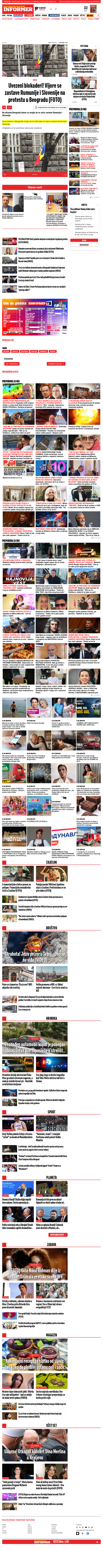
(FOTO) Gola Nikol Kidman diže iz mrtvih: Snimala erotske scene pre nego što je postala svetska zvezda (35, 1274)
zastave (53, 351)
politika (34, 351)
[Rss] (89, 1527)
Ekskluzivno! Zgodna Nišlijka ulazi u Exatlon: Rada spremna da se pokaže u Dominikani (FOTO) (40, 899)
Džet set (82, 15)
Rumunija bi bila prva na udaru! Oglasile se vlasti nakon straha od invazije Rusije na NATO (50, 1201)
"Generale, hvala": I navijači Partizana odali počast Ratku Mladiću (48, 1137)
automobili (55, 19)
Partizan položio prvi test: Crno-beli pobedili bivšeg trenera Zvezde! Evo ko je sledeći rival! (41, 279)
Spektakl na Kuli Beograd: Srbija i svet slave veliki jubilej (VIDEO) (61, 1)
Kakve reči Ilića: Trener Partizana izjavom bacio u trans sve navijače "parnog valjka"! (42, 288)
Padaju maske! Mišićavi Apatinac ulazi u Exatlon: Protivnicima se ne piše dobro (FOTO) (51, 887)
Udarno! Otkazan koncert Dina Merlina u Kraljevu (34, 1455)
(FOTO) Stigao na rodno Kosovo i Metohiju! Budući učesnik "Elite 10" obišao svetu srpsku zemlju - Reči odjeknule (41, 1496)
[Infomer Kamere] (41, 9)
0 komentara (13, 364)
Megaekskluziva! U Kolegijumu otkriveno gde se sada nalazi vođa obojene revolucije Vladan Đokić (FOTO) (84, 95)
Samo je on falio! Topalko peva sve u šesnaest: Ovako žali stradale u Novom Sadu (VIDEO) (41, 260)
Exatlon (5, 881)
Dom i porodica (41, 1388)
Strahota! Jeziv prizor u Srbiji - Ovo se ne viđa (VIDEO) (35, 957)
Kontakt (54, 1529)
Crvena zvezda (8, 1130)
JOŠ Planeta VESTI (57, 1235)
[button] (65, 175)
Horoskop (45, 19)
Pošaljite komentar (55, 364)
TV (3, 1529)
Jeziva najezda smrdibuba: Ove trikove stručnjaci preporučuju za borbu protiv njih (50, 1394)
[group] (35, 155)
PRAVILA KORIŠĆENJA (57, 1533)
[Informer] (51, 9)
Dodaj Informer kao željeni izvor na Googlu (52, 107)
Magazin (76, 15)
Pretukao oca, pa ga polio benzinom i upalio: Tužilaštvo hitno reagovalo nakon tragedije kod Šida (42, 1092)
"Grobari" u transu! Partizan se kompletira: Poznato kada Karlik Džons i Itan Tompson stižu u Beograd (42, 1158)
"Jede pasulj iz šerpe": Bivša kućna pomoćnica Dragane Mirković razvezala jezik (17, 1485)
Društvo (37, 15)
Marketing (54, 1525)
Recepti (76, 19)
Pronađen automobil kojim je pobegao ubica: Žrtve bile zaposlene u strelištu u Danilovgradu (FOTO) (35, 1048)
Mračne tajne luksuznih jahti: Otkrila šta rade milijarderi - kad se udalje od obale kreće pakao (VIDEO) (18, 1394)
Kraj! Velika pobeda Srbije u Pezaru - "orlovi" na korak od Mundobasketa (17, 1136)
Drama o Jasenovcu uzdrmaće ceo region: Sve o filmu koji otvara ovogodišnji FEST (50, 1304)
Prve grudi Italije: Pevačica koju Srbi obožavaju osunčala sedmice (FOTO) (41, 1315)
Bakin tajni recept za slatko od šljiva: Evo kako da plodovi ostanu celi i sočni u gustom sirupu (35, 1364)
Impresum (54, 1531)
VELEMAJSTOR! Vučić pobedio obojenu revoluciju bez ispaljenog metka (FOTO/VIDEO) (42, 241)
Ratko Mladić (7, 19)
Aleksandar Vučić (21, 19)
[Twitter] (80, 1527)
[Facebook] (77, 1527)
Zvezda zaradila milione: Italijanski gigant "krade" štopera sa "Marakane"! (39, 1167)
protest (15, 351)
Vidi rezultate (84, 245)
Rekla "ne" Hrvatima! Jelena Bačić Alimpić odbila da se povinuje (40, 1504)
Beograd (6, 351)
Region (34, 1038)
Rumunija (44, 351)
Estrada (35, 1446)
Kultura (39, 1297)
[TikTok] (92, 1527)
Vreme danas (35, 19)
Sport (29, 1525)
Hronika (44, 15)
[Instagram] (83, 1527)
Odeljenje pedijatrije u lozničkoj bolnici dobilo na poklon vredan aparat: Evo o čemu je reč (43, 1008)
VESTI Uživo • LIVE (61, 1541)
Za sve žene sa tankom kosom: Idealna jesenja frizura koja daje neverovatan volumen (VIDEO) (40, 1415)
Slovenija (25, 351)
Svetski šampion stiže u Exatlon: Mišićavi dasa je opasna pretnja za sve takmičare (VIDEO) (42, 908)
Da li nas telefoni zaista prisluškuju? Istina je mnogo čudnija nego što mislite (42, 1406)
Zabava (70, 15)
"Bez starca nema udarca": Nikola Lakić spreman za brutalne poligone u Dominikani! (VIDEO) (42, 918)
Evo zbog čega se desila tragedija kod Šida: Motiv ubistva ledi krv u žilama (50, 1078)
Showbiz (35, 1265)
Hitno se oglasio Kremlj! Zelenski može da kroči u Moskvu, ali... (49, 1227)
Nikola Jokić (67, 19)
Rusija (83, 19)
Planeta (63, 15)
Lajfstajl (6, 1388)
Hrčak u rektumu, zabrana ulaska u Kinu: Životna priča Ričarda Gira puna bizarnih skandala (17, 1304)
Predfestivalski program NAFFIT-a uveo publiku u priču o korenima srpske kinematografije (41, 1325)
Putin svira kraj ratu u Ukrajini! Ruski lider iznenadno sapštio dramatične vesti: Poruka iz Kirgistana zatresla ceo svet (17, 1227)
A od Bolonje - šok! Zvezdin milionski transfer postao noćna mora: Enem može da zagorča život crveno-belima (41, 1148)
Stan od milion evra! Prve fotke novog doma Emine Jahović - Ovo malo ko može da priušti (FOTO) (50, 1485)
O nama (54, 1527)
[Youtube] (86, 1527)
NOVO (3, 15)
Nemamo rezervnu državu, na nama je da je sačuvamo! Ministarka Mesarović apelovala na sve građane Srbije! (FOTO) (41, 250)
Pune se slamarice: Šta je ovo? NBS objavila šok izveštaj (17, 986)
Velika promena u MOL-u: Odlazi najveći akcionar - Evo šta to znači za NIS (51, 987)
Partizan (39, 1130)
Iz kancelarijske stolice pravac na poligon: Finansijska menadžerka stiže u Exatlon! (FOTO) (16, 887)
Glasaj (84, 240)
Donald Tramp (93, 19)
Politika (9, 15)
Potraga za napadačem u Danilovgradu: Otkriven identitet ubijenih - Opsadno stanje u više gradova (41, 1102)
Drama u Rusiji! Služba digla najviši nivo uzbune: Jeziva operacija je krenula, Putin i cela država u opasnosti (16, 1201)
